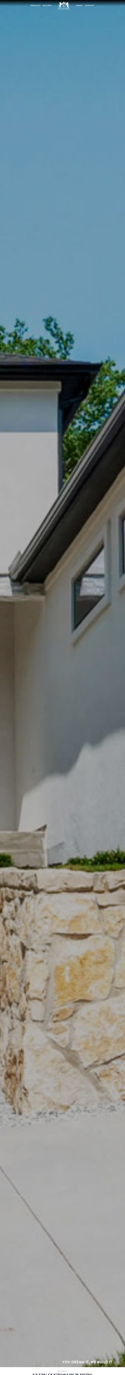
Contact (89, 5)
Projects (35, 5)
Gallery (47, 5)
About (79, 5)
